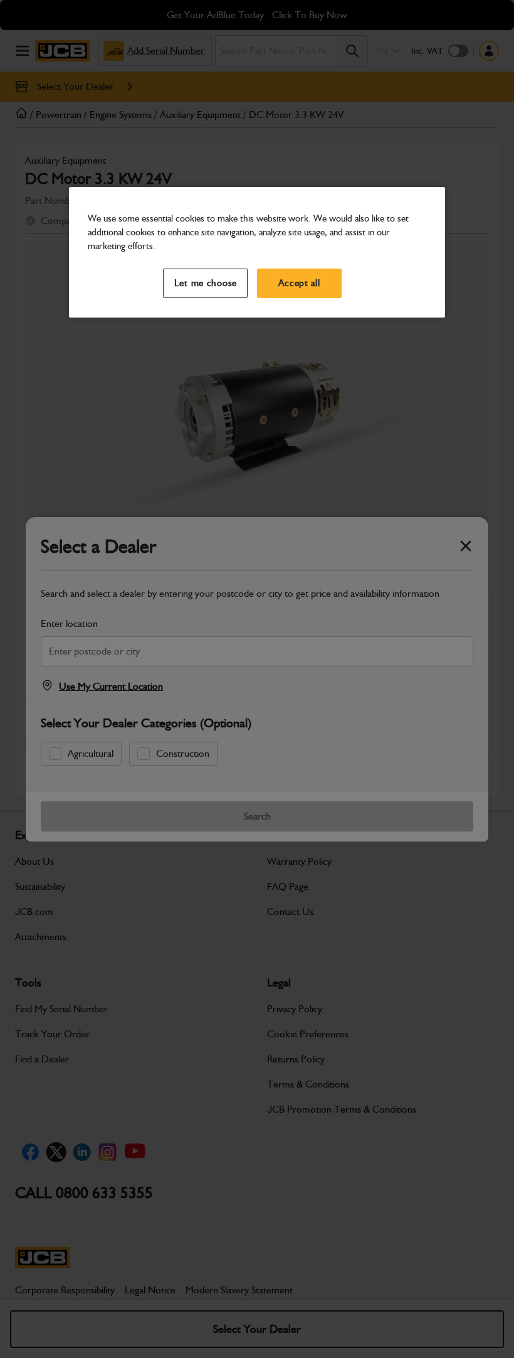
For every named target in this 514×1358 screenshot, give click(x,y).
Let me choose (206, 283)
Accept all (299, 283)
